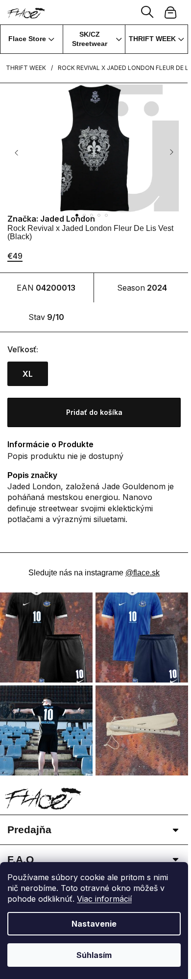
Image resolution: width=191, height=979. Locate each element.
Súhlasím (94, 955)
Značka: (51, 219)
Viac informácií (104, 899)
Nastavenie (94, 924)
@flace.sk (142, 573)
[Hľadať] (147, 12)
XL (28, 374)
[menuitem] (31, 39)
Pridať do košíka (94, 412)
